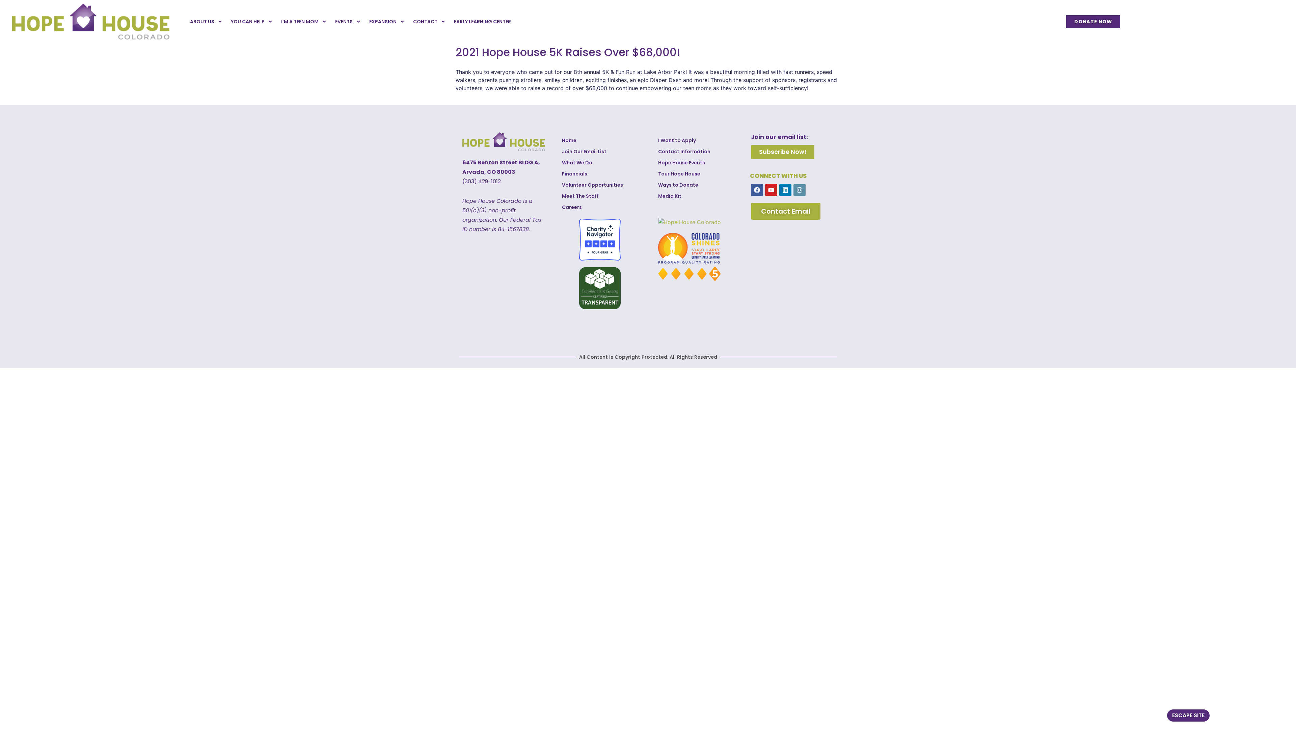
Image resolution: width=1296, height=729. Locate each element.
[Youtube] (771, 190)
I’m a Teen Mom (300, 21)
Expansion (383, 21)
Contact (425, 21)
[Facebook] (757, 190)
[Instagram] (799, 190)
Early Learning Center (482, 21)
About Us (202, 21)
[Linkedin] (785, 190)
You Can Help (248, 21)
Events (344, 21)
